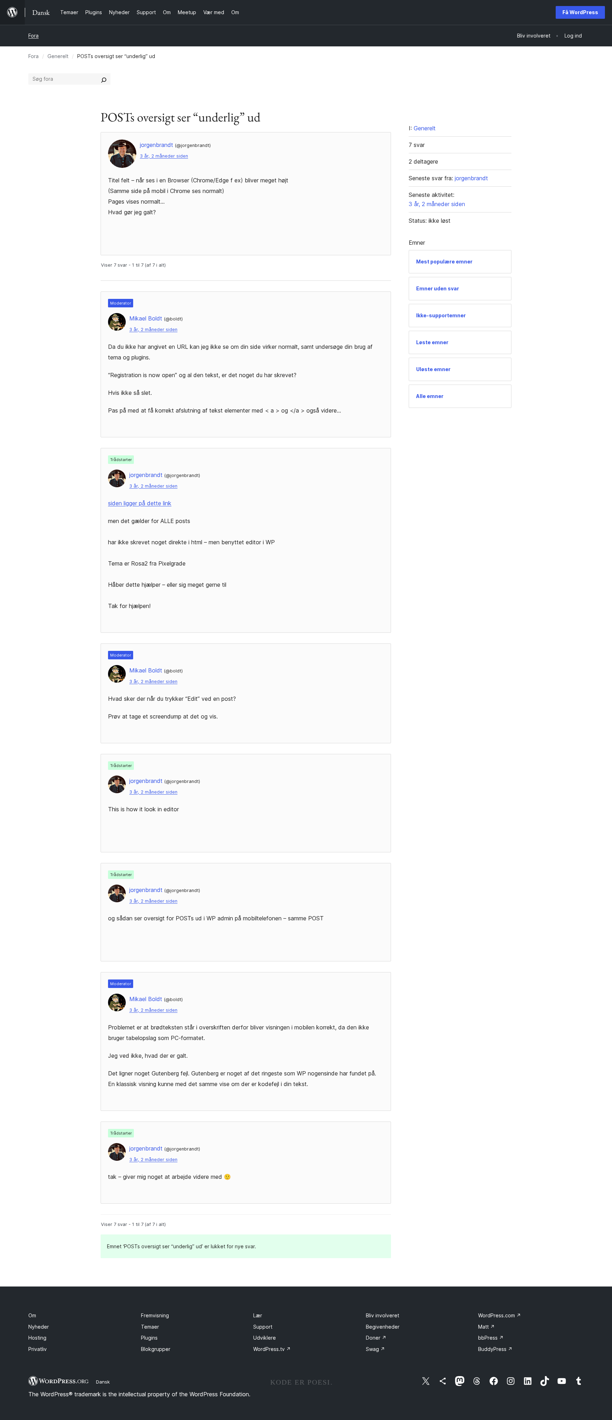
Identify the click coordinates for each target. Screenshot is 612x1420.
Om (32, 1315)
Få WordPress (580, 12)
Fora (33, 36)
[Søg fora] (103, 79)
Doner (376, 1338)
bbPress (491, 1338)
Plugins (149, 1338)
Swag (375, 1349)
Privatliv (37, 1349)
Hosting (37, 1338)
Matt (486, 1327)
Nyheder (38, 1327)
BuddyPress (495, 1349)
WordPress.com (499, 1315)
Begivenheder (383, 1327)
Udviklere (264, 1338)
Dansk (103, 1382)
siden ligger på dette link (139, 503)
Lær (257, 1315)
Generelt (57, 56)
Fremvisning (155, 1315)
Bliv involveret (382, 1315)
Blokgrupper (155, 1349)
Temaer (150, 1327)
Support (262, 1327)
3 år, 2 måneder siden (164, 156)
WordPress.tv (272, 1349)
